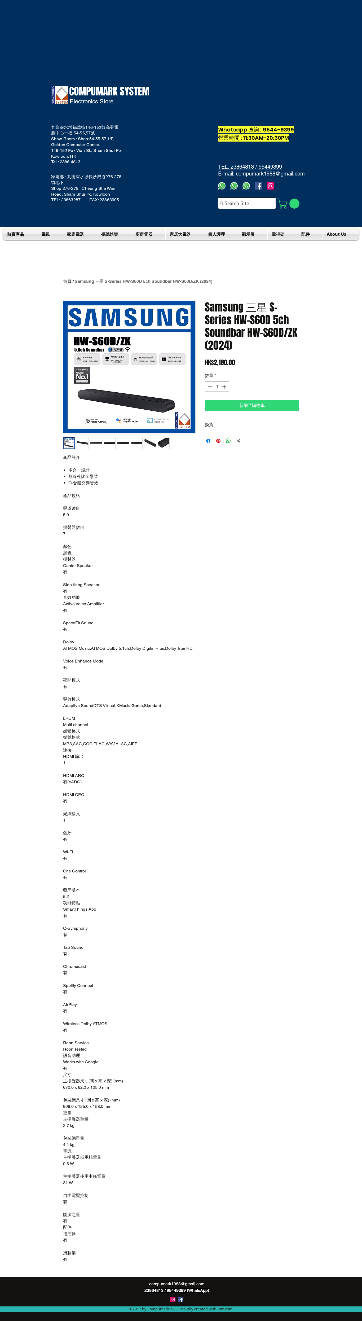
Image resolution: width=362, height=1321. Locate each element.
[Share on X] (238, 441)
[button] (289, 204)
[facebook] (258, 186)
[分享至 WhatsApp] (228, 441)
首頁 (67, 281)
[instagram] (172, 1299)
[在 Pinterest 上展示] (218, 441)
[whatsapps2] (234, 186)
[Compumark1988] (180, 1299)
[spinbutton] (217, 386)
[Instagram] (270, 186)
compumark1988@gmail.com (176, 1283)
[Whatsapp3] (222, 186)
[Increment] (224, 386)
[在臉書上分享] (208, 441)
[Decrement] (209, 386)
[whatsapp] (246, 186)
